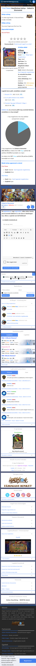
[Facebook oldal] (18, 495)
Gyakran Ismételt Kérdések (8, 526)
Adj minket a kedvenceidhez (8, 499)
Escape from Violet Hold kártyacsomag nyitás (12, 566)
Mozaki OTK (8, 94)
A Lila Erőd (9, 309)
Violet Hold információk (7, 523)
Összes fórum (5, 575)
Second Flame (6, 32)
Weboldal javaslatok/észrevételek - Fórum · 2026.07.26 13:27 (16, 404)
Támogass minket (6, 650)
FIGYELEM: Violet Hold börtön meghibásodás (17, 316)
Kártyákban (30, 277)
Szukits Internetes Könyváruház (9, 583)
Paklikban (14, 278)
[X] (7, 495)
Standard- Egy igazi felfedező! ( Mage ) (15, 103)
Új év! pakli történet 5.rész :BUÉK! (14, 97)
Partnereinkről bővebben (7, 592)
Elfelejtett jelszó (30, 293)
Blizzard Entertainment (7, 641)
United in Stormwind (8, 203)
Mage (8, 4)
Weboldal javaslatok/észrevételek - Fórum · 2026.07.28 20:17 (16, 388)
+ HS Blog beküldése (6, 327)
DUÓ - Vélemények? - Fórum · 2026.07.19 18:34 (13, 420)
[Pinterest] (29, 495)
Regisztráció (30, 295)
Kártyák (3, 4)
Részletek (30, 465)
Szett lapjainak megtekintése (26, 72)
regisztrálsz (18, 211)
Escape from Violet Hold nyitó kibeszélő (11, 569)
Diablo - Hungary (5, 589)
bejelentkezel (7, 211)
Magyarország (10, 1)
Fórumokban (23, 278)
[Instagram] (23, 495)
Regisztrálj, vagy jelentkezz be (8, 509)
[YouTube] (13, 495)
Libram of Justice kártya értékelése (9, 512)
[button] (1, 1)
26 (3, 207)
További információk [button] (7, 664)
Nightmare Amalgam (22, 465)
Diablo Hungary (5, 638)
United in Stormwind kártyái (18, 4)
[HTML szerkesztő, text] (18, 248)
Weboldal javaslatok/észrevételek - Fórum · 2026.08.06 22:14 (16, 380)
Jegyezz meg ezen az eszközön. (11, 293)
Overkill (18, 537)
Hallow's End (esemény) (12, 323)
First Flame (5, 166)
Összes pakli (4, 364)
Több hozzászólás (6, 424)
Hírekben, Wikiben (9, 277)
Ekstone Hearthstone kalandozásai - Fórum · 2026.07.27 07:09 (16, 396)
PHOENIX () (11, 313)
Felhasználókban (21, 277)
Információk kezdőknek (7, 520)
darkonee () (12, 306)
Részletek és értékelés (7, 455)
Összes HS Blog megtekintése (8, 303)
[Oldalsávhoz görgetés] (32, 207)
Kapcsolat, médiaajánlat (7, 653)
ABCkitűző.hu (5, 635)
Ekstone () (11, 391)
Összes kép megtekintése (7, 533)
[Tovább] (28, 207)
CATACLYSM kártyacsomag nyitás (9, 572)
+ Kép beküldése (5, 558)
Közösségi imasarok (6, 506)
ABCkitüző (4, 586)
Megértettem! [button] (28, 660)
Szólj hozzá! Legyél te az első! (23, 44)
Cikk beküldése (5, 648)
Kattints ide (5, 110)
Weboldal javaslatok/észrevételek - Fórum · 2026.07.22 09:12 (16, 412)
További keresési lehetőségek (8, 281)
